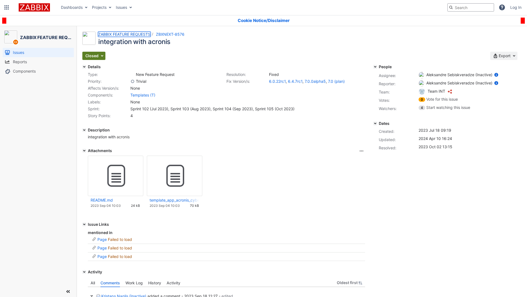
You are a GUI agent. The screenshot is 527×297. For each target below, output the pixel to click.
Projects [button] (99, 7)
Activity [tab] (173, 282)
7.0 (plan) (336, 81)
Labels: (94, 102)
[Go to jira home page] (34, 7)
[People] (375, 67)
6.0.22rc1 (277, 81)
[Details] (84, 67)
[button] (6, 7)
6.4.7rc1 (295, 81)
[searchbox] (471, 7)
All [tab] (93, 282)
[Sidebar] (68, 291)
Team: (384, 92)
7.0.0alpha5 (315, 81)
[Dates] (375, 123)
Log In (516, 7)
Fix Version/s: (238, 81)
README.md (102, 200)
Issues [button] (121, 7)
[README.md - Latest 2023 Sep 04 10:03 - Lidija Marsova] (116, 176)
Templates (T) (142, 95)
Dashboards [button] (72, 7)
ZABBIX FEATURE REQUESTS (124, 34)
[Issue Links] (84, 224)
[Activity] (84, 272)
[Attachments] (84, 151)
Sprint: (94, 108)
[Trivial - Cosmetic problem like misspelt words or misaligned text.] (132, 81)
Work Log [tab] (134, 282)
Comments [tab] (110, 282)
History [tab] (154, 282)
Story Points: (99, 115)
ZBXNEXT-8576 (170, 34)
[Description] (84, 130)
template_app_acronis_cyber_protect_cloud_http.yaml (174, 200)
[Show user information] (496, 74)
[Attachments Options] (361, 151)
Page (102, 239)
